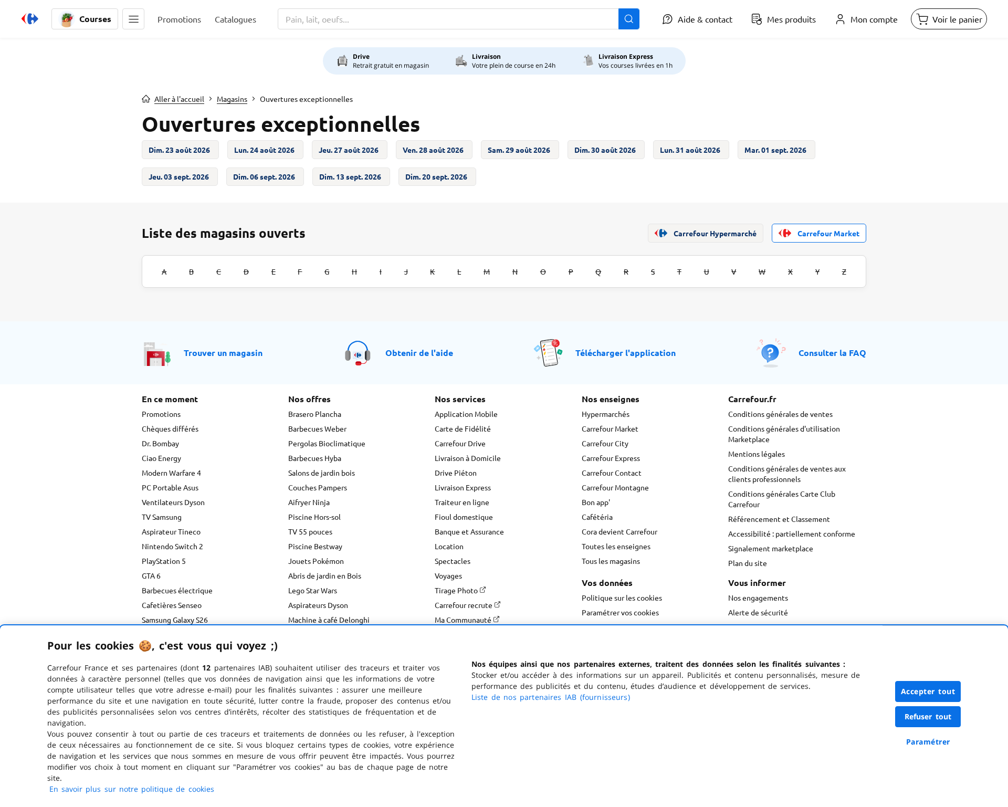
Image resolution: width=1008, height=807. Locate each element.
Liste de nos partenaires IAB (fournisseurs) (550, 697)
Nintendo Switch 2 (172, 546)
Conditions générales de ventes (780, 413)
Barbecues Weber (317, 428)
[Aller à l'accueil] (30, 18)
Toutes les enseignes (616, 546)
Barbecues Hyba (314, 458)
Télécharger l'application (625, 352)
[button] (133, 18)
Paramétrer (928, 742)
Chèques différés (170, 428)
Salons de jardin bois (321, 472)
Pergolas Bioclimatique (326, 443)
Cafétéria (597, 516)
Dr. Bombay (160, 443)
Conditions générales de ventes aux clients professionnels (787, 474)
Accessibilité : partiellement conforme (791, 533)
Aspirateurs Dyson (318, 605)
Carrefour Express (611, 458)
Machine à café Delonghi (329, 619)
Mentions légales (756, 453)
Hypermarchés (605, 413)
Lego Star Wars (312, 590)
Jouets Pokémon (316, 560)
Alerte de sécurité (758, 612)
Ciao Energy (161, 458)
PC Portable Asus (170, 487)
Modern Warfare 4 (171, 472)
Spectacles (452, 560)
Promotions (161, 413)
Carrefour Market (610, 428)
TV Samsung (162, 516)
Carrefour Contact (612, 472)
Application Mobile (466, 413)
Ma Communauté (464, 619)
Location (449, 546)
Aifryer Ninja (309, 502)
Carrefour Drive (460, 443)
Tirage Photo (457, 590)
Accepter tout (928, 691)
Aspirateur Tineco (171, 531)
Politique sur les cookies (622, 597)
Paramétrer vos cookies (620, 612)
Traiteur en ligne (462, 502)
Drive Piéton (456, 472)
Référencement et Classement (779, 518)
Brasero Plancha (314, 413)
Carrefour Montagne (615, 487)
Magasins (232, 98)
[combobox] (458, 18)
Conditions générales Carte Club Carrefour (781, 499)
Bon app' (596, 502)
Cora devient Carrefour (619, 531)
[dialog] (504, 716)
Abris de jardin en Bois (324, 575)
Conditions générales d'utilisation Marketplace (784, 434)
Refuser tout (928, 716)
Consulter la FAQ (832, 352)
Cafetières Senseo (172, 605)
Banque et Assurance (469, 531)
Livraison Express (463, 487)
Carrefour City (605, 443)
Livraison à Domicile (468, 458)
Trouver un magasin (223, 352)
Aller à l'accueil (179, 98)
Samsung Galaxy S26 (175, 619)
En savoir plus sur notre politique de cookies (131, 789)
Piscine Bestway (315, 546)
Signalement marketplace (770, 548)
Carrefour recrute (464, 605)
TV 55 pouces (310, 531)
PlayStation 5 (164, 560)
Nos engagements (758, 597)
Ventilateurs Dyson (173, 502)
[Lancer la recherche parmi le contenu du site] (629, 19)
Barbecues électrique (177, 590)
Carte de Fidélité (463, 428)
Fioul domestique (464, 516)
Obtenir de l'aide (419, 352)
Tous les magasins (611, 560)
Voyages (448, 575)
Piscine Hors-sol (314, 516)
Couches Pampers (317, 487)
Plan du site (747, 563)
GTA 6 (151, 575)
